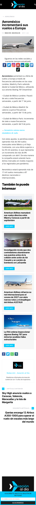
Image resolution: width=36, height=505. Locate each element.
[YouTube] (18, 65)
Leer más (9, 226)
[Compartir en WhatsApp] (12, 353)
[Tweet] (8, 353)
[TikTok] (18, 70)
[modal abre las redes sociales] (16, 353)
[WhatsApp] (27, 65)
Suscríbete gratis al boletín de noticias (18, 494)
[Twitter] (9, 65)
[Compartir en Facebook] (3, 353)
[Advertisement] (18, 451)
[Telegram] (32, 65)
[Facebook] (4, 65)
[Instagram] (14, 65)
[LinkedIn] (22, 65)
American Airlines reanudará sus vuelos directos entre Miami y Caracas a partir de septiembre (17, 217)
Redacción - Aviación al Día (12, 33)
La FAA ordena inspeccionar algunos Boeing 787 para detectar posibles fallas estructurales (17, 336)
